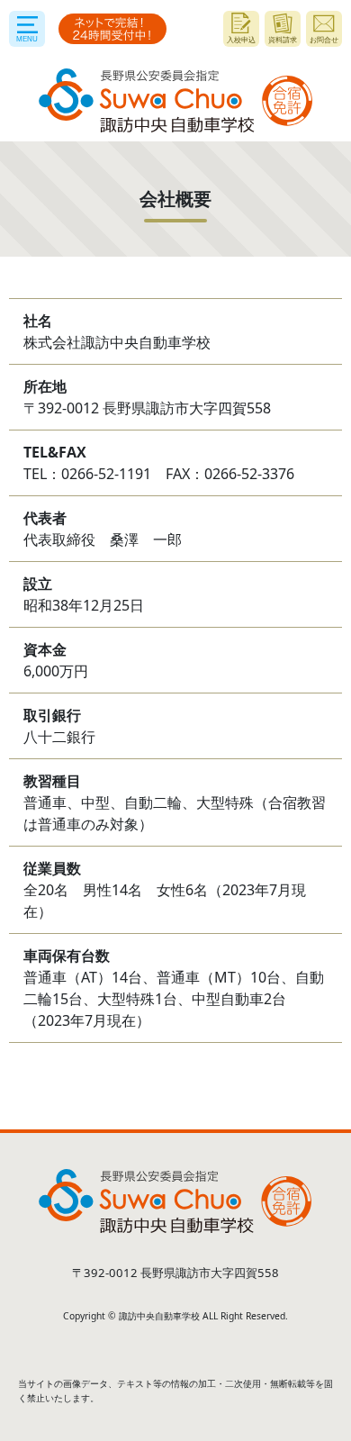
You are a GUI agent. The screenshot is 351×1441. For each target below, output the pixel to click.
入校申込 (241, 39)
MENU (27, 39)
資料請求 (282, 39)
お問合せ (324, 39)
